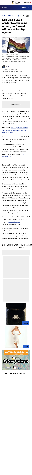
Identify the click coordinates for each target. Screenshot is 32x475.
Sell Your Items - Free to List (17, 244)
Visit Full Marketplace (21, 247)
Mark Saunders (12, 67)
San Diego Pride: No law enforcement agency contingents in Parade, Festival (15, 130)
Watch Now (27, 2)
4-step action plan (14, 222)
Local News (7, 15)
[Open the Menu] (3, 2)
